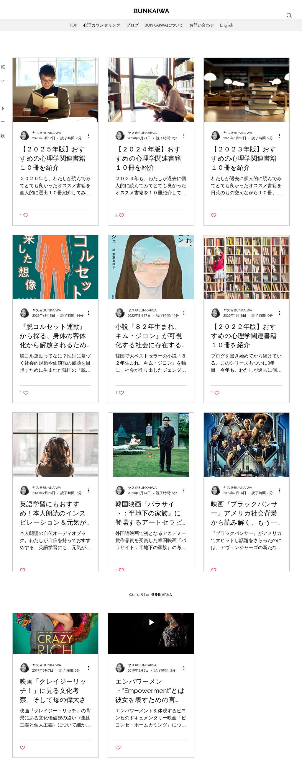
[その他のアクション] (90, 135)
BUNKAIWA (151, 11)
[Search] (289, 15)
